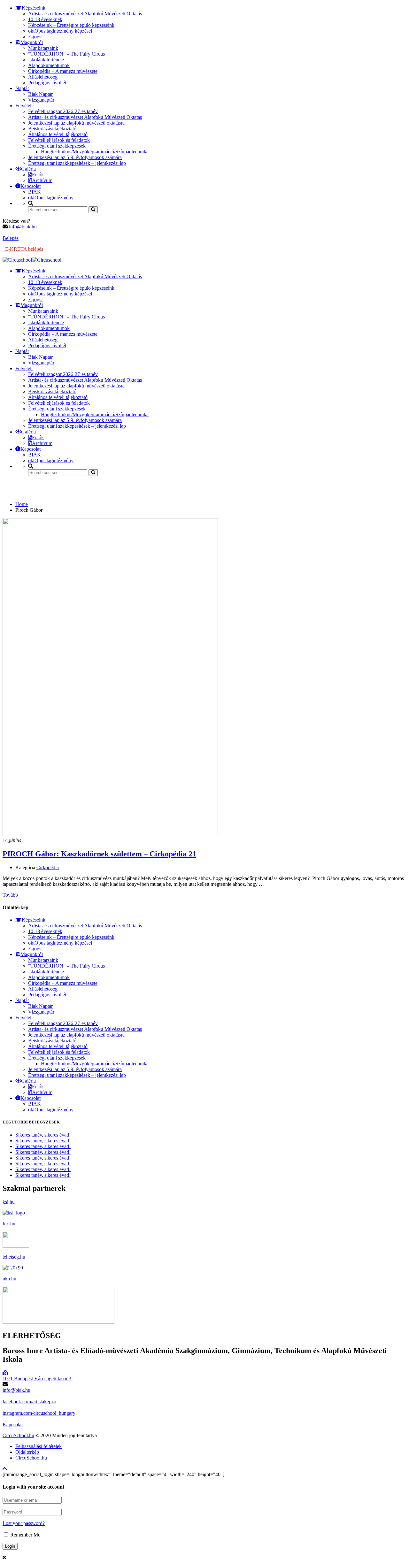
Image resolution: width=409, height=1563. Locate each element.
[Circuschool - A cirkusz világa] (17, 260)
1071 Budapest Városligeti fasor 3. (38, 1378)
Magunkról (31, 42)
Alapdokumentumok (49, 65)
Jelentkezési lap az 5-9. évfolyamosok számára (75, 157)
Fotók (38, 174)
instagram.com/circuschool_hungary (39, 1413)
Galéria (28, 169)
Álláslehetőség (43, 77)
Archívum (42, 180)
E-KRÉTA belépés (23, 249)
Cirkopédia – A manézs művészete (62, 71)
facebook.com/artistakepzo (29, 1401)
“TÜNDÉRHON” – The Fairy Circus (66, 54)
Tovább (10, 895)
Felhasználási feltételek (38, 1446)
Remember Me (24, 1534)
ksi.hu (9, 1202)
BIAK (34, 192)
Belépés (11, 238)
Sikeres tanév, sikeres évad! (43, 1135)
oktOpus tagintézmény (50, 197)
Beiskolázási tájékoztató (52, 128)
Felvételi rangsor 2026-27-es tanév (63, 111)
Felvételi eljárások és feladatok (59, 140)
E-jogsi (35, 36)
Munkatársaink (43, 48)
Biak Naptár (40, 94)
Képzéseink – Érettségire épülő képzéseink (71, 25)
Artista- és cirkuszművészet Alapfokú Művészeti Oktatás (85, 13)
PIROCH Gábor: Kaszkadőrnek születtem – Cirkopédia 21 (99, 854)
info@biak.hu (22, 226)
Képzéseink (33, 8)
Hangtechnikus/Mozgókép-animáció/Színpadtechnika (95, 151)
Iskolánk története (46, 59)
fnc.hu (9, 1223)
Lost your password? (24, 1523)
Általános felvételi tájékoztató (58, 134)
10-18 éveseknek (45, 19)
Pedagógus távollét (47, 82)
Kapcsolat (30, 186)
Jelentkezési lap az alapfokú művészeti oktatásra (76, 123)
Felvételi (24, 105)
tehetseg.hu (14, 1257)
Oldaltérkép (27, 1452)
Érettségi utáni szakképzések (57, 146)
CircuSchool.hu (18, 1435)
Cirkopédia (47, 867)
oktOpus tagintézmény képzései (60, 31)
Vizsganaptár (41, 100)
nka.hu (9, 1278)
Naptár (22, 88)
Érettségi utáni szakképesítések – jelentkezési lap (77, 163)
